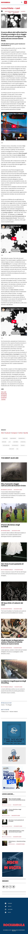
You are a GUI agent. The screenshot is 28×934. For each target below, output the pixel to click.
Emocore (4, 441)
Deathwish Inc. (22, 438)
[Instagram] (10, 886)
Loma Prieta (15, 441)
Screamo (22, 445)
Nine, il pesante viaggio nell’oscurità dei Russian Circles (13, 485)
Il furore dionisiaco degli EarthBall (10, 526)
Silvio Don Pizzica (7, 608)
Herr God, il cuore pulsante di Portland (12, 565)
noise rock (23, 441)
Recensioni (16, 12)
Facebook (3, 397)
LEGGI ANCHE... (8, 794)
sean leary (11, 448)
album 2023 (5, 438)
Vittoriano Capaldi (7, 569)
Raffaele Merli (6, 530)
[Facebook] (3, 886)
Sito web (3, 392)
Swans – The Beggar (6, 705)
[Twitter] (6, 886)
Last (9, 441)
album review (13, 438)
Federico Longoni (7, 489)
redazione (12, 844)
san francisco (15, 445)
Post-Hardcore (6, 445)
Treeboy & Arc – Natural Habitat (9, 711)
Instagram (4, 395)
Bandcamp (4, 394)
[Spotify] (13, 886)
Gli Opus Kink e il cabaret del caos (12, 604)
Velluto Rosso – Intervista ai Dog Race (17, 842)
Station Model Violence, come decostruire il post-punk (16, 831)
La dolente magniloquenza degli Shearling (13, 682)
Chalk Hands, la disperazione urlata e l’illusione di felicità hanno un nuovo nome (12, 642)
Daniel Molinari (15, 11)
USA (17, 448)
